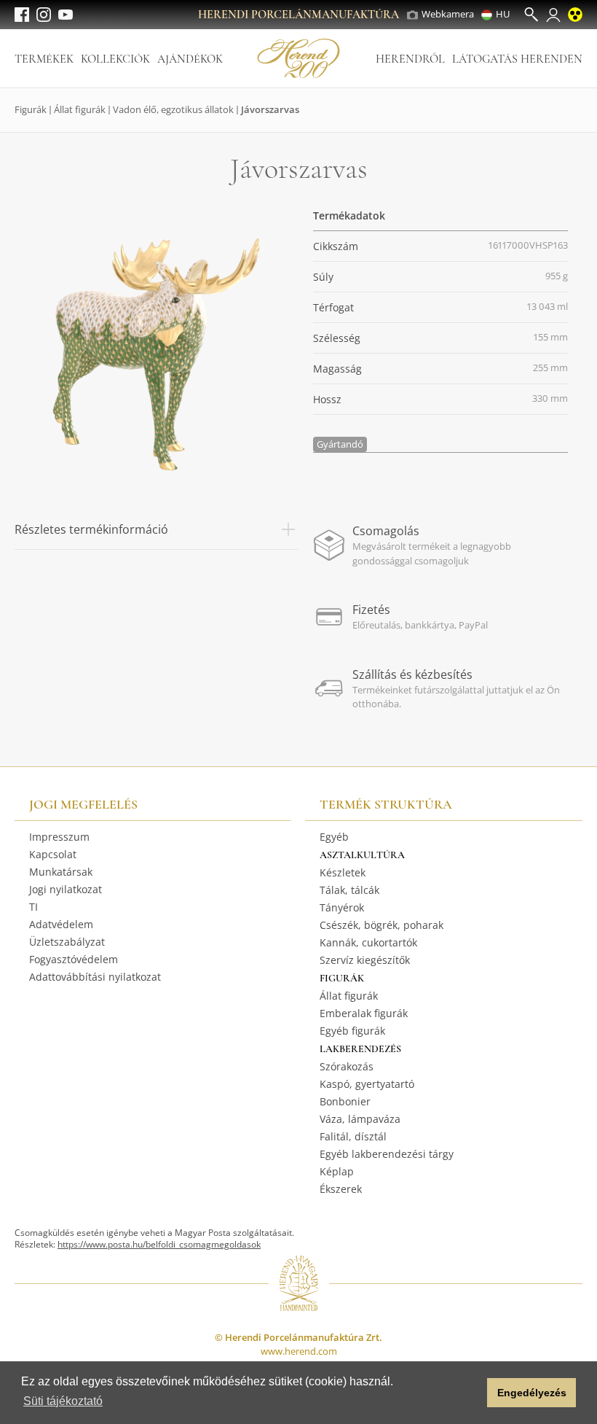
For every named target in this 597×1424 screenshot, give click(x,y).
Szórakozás (346, 1066)
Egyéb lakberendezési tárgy (387, 1154)
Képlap (337, 1171)
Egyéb (334, 837)
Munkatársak (60, 872)
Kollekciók (115, 59)
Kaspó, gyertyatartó (367, 1084)
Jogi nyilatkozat (65, 889)
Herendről (410, 59)
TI (33, 907)
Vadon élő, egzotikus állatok (173, 109)
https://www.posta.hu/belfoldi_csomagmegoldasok (159, 1244)
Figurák (31, 109)
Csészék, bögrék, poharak (381, 925)
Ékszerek (341, 1189)
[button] (472, 1392)
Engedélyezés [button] (531, 1392)
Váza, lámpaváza (360, 1119)
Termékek (44, 59)
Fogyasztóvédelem (73, 959)
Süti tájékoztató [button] (63, 1401)
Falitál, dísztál (353, 1136)
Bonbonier (345, 1101)
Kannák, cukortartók (368, 942)
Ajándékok (190, 59)
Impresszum (59, 837)
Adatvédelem (61, 924)
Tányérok (342, 907)
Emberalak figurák (364, 1013)
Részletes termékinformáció (91, 529)
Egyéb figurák (352, 1031)
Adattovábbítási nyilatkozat (95, 977)
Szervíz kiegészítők (365, 960)
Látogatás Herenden (517, 59)
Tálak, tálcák (349, 890)
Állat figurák (80, 109)
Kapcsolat (52, 854)
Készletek (342, 872)
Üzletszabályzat (67, 942)
